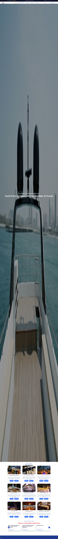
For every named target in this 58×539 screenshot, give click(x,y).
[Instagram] (45, 0)
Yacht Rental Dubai (21, 2)
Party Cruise (27, 2)
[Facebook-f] (44, 0)
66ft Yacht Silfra (25, 525)
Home (16, 2)
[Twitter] (46, 0)
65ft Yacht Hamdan (12, 525)
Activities (31, 2)
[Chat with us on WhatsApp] (1, 535)
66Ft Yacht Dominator (41, 525)
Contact (37, 2)
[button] (9, 527)
